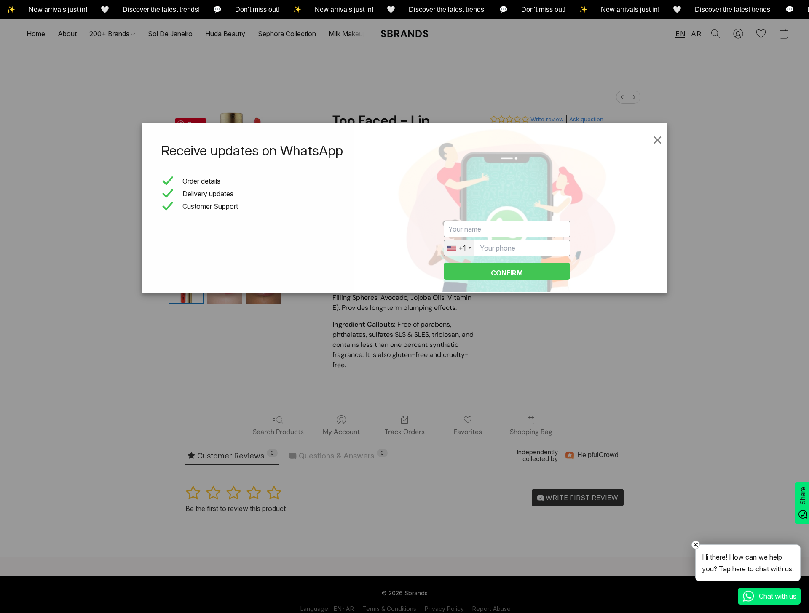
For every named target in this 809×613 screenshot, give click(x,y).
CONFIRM (507, 273)
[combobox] (459, 248)
